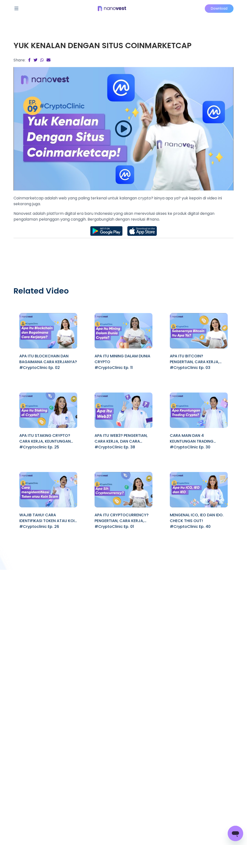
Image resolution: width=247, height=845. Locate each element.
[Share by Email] (48, 60)
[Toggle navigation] (16, 8)
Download (219, 8)
